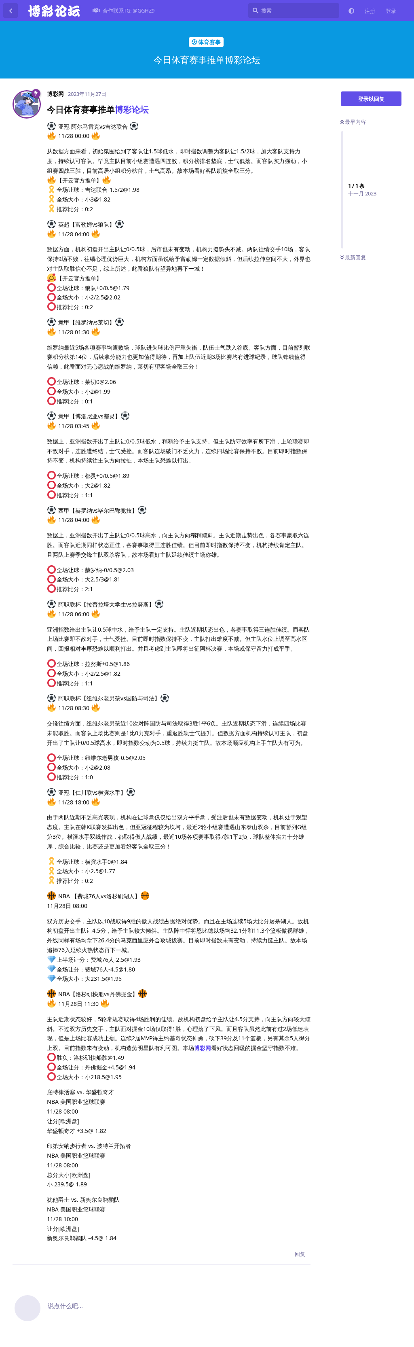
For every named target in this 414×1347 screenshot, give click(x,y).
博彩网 (202, 1048)
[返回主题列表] (10, 10)
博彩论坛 (132, 109)
